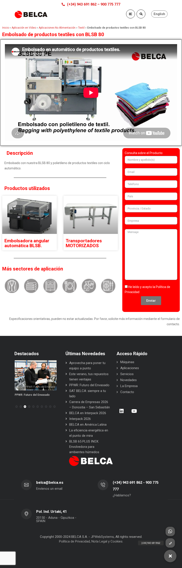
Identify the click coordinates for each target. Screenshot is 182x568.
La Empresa (129, 386)
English (159, 14)
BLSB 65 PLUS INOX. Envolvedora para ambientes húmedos (84, 446)
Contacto (127, 392)
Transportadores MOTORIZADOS (84, 243)
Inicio (5, 27)
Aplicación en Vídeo (24, 27)
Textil (81, 27)
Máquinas (127, 362)
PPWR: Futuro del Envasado (89, 385)
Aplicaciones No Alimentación (57, 27)
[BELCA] (31, 14)
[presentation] (16, 407)
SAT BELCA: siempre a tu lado (36, 394)
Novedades (128, 380)
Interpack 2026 (80, 419)
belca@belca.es (49, 482)
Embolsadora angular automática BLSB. (26, 243)
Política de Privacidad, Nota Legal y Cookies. (91, 541)
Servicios (127, 374)
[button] (21, 406)
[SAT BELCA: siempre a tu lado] (38, 375)
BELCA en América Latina (88, 425)
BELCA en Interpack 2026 (87, 413)
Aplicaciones (129, 368)
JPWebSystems (102, 537)
